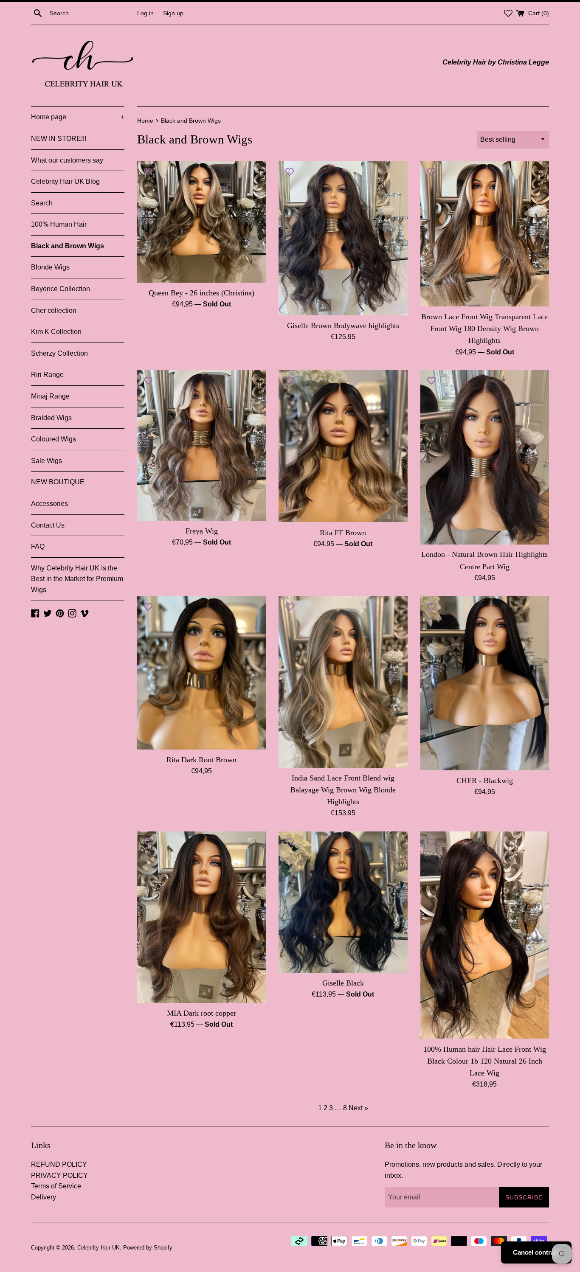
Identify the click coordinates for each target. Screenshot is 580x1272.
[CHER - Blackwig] (484, 683)
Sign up (173, 13)
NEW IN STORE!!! (58, 138)
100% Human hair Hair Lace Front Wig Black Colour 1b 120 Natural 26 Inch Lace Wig (484, 1061)
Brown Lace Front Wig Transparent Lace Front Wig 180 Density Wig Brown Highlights (484, 328)
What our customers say (67, 160)
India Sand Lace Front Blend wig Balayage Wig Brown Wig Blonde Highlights (343, 790)
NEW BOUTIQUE (57, 482)
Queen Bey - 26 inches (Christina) (201, 293)
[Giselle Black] (343, 902)
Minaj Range (50, 396)
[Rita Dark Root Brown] (201, 673)
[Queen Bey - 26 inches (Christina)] (201, 222)
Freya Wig (202, 531)
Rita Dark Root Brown (201, 759)
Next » (358, 1108)
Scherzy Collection (59, 353)
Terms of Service (56, 1186)
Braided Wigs (51, 417)
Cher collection (53, 310)
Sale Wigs (46, 460)
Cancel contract (536, 1252)
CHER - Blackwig (484, 780)
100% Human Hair (59, 224)
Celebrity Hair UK (98, 1247)
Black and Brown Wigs (67, 246)
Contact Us (48, 525)
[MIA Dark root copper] (201, 917)
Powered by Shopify (147, 1247)
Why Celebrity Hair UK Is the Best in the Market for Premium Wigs (77, 578)
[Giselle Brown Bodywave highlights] (343, 238)
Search (42, 203)
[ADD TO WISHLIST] (148, 171)
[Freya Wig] (201, 445)
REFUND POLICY (59, 1164)
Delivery (43, 1197)
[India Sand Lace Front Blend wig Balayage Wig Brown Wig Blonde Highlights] (343, 681)
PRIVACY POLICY (59, 1175)
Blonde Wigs (50, 267)
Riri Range (47, 374)
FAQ (38, 546)
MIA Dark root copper (201, 1013)
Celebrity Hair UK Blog (65, 181)
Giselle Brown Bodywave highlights (343, 325)
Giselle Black (343, 983)
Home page (77, 117)
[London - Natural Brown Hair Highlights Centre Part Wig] (484, 457)
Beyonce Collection (60, 288)
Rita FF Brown (343, 532)
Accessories (49, 503)
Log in (145, 13)
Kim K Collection (56, 331)
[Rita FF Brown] (343, 446)
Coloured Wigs (53, 439)
